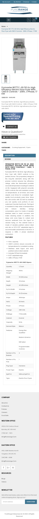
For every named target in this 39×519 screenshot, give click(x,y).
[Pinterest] (13, 467)
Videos (4, 482)
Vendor (5, 97)
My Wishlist (17, 2)
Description (10, 155)
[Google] (8, 467)
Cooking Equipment (18, 147)
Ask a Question (10, 137)
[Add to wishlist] (3, 126)
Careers (34, 2)
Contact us (11, 127)
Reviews (8, 159)
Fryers (28, 147)
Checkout (26, 2)
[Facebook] (3, 467)
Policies (4, 409)
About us (5, 403)
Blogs (3, 479)
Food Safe (5, 415)
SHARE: (4, 142)
